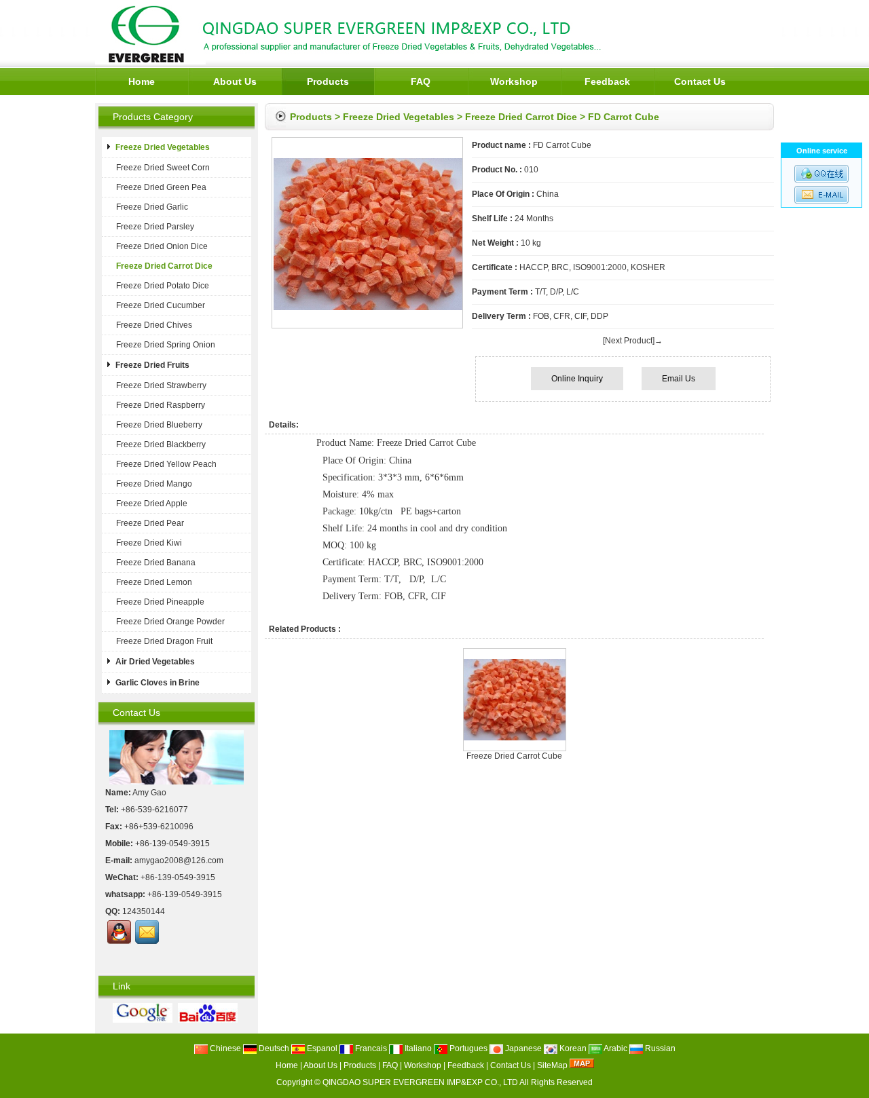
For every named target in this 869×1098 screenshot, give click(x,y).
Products (328, 81)
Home (141, 81)
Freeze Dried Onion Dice (162, 246)
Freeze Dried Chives (154, 325)
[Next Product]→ (633, 340)
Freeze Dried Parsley (155, 226)
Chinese (224, 1048)
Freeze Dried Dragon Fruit (164, 641)
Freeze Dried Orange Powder (170, 621)
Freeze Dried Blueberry (159, 425)
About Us (235, 81)
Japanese (522, 1048)
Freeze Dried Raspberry (160, 405)
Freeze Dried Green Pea (161, 187)
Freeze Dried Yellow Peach (166, 464)
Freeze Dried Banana (156, 562)
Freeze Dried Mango (154, 484)
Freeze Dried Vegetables (398, 116)
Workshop (514, 81)
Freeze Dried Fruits (152, 365)
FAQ (420, 81)
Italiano (417, 1048)
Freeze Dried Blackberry (161, 444)
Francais (370, 1048)
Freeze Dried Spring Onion (165, 344)
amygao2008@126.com (178, 860)
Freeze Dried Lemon (154, 582)
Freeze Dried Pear (150, 523)
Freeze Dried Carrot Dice (521, 116)
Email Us (678, 378)
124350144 (143, 911)
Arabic (614, 1048)
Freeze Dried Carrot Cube (514, 756)
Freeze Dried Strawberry (161, 385)
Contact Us (700, 81)
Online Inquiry (577, 378)
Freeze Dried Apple (151, 503)
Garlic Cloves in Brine (157, 682)
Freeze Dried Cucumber (160, 305)
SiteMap (552, 1065)
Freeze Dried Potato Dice (162, 285)
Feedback (607, 81)
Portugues (467, 1048)
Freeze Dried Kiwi (149, 543)
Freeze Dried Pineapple (160, 602)
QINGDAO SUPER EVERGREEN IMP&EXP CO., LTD (420, 1082)
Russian (659, 1048)
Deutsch (273, 1048)
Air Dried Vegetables (155, 661)
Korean (572, 1048)
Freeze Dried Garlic (152, 207)
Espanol (321, 1048)
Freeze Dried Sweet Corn (163, 167)
